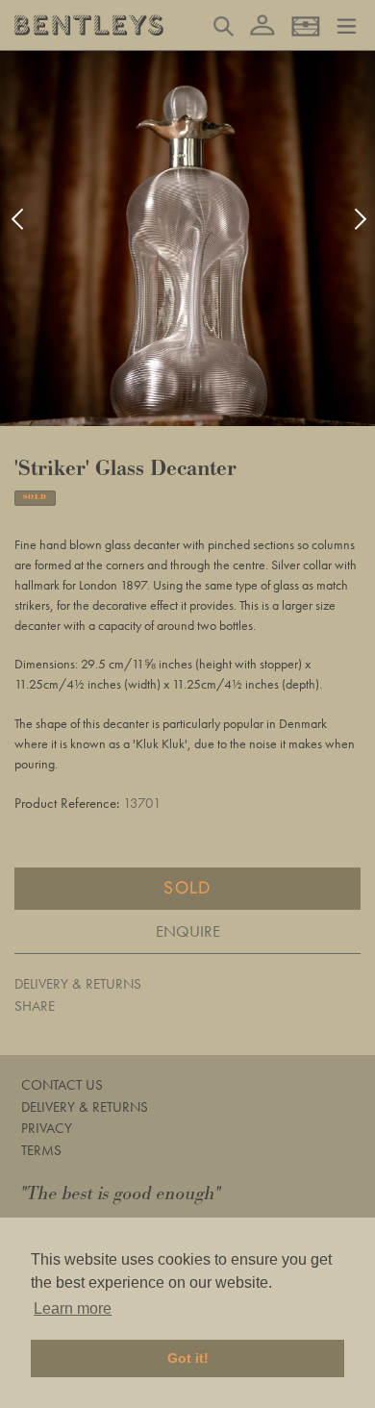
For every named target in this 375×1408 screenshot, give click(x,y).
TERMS (41, 1150)
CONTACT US (62, 1084)
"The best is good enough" (121, 1194)
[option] (187, 238)
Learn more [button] (73, 1308)
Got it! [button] (188, 1358)
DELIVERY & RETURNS (77, 983)
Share (34, 1006)
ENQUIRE (188, 931)
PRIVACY (46, 1128)
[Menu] (346, 24)
